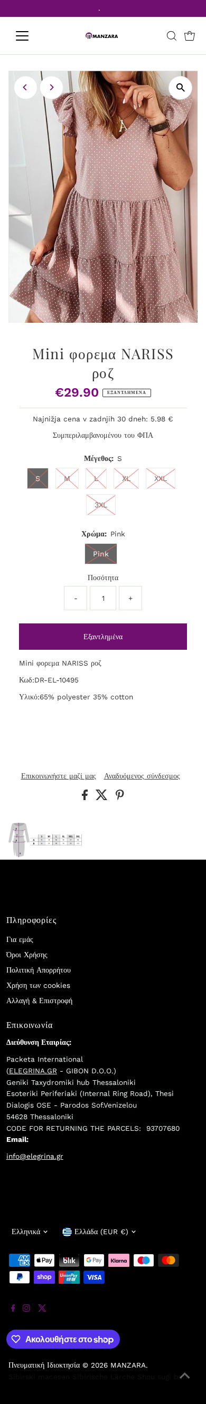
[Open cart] (189, 36)
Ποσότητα (103, 577)
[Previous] (26, 87)
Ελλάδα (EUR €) (101, 1231)
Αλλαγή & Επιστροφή (39, 1000)
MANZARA (128, 1365)
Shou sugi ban (162, 1376)
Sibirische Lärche (103, 1376)
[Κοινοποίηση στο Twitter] (103, 797)
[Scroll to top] (184, 1382)
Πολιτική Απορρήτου (38, 970)
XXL (160, 478)
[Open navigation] (30, 36)
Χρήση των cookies (38, 985)
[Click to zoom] (180, 88)
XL (126, 478)
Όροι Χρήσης (27, 954)
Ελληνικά (26, 1231)
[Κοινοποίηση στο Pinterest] (120, 797)
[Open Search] (171, 36)
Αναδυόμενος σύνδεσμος (142, 776)
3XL (101, 505)
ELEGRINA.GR (33, 1070)
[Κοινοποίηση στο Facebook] (86, 797)
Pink (101, 554)
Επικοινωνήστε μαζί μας (58, 776)
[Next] (51, 87)
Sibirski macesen (39, 1376)
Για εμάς (19, 939)
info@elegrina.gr (34, 1156)
